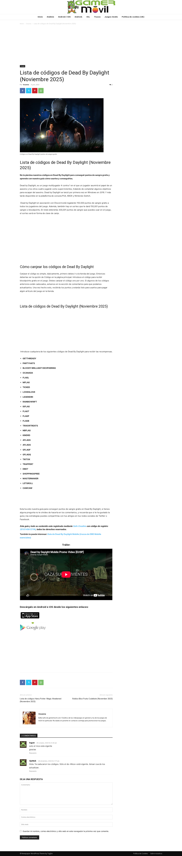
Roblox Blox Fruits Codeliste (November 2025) (92, 698)
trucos (28, 23)
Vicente (26, 85)
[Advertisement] (91, 45)
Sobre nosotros (156, 853)
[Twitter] (28, 90)
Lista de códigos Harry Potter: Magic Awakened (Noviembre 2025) (40, 700)
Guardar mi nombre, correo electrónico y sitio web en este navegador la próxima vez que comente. (66, 831)
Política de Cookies (140, 853)
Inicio (22, 23)
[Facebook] (22, 90)
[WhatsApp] (41, 90)
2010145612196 (27, 529)
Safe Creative (79, 526)
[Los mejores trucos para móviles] (91, 6)
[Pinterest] (34, 90)
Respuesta (32, 753)
